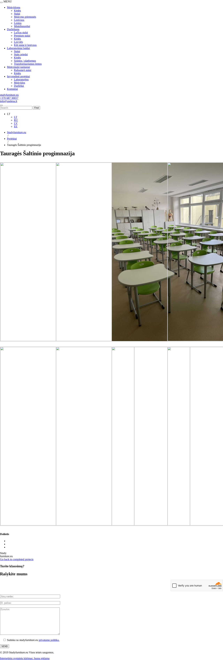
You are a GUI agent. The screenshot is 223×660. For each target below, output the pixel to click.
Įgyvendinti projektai (18, 76)
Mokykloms (13, 7)
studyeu (9, 94)
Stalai (17, 13)
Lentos (17, 23)
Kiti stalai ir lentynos (25, 45)
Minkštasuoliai (22, 26)
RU (16, 120)
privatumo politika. (49, 640)
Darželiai (19, 85)
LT (15, 117)
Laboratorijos (21, 79)
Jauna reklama (41, 658)
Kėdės (17, 10)
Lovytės (18, 41)
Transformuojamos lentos (28, 63)
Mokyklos (19, 82)
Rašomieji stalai (22, 70)
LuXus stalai (21, 32)
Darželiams (13, 29)
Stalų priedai (21, 54)
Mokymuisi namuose (18, 67)
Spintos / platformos (25, 60)
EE (15, 126)
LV (16, 123)
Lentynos (19, 19)
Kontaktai (12, 88)
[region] (111, 46)
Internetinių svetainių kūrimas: (17, 658)
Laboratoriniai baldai (18, 48)
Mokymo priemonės (25, 16)
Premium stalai (22, 35)
